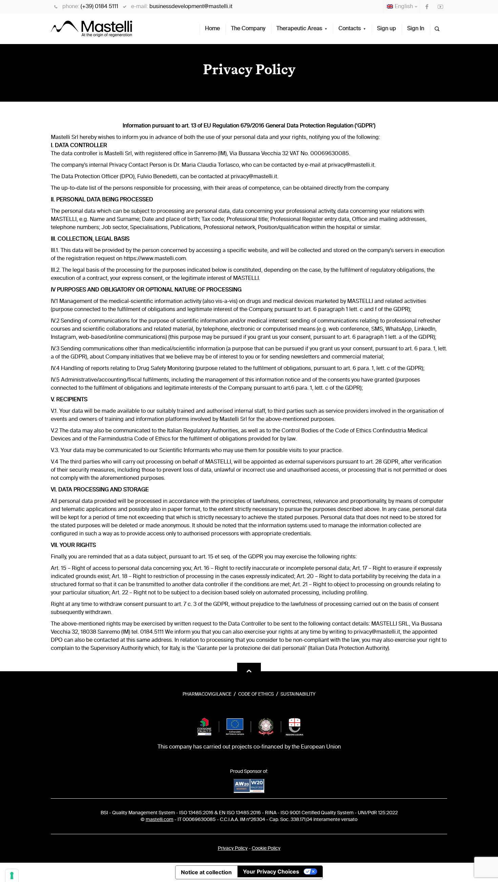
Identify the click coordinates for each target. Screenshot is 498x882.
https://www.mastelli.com (155, 259)
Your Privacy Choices (271, 871)
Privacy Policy (233, 848)
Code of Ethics (256, 694)
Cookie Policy (266, 848)
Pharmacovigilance (207, 694)
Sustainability (298, 694)
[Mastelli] (91, 29)
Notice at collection (206, 872)
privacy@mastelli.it (351, 165)
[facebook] (427, 7)
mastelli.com (159, 819)
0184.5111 (152, 632)
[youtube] (440, 7)
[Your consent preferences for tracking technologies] (11, 875)
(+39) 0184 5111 (99, 6)
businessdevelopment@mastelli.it (190, 6)
